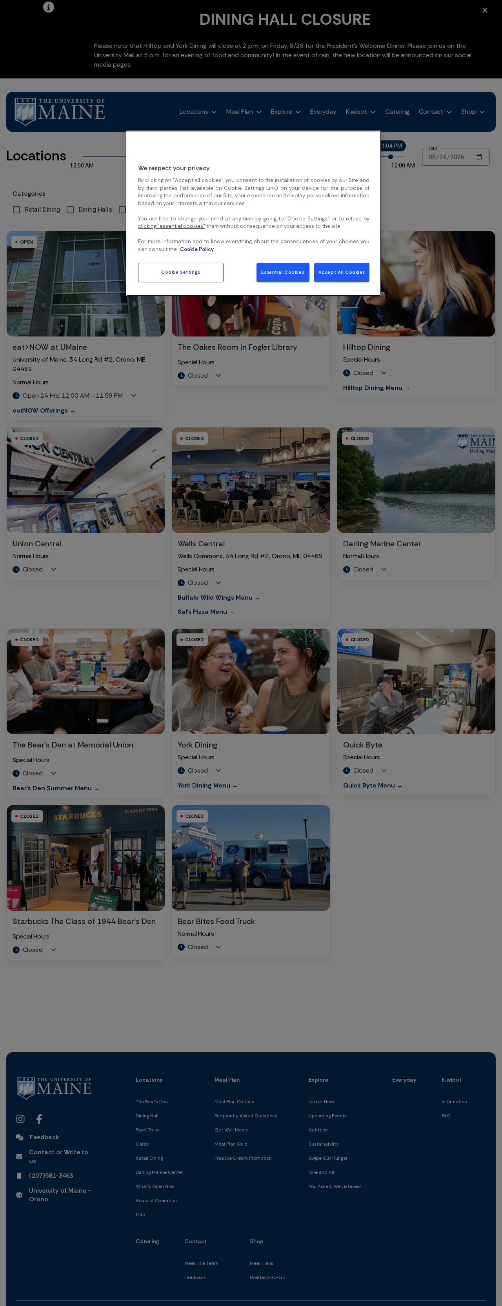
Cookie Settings (180, 272)
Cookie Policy (197, 249)
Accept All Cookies (341, 272)
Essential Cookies (282, 272)
